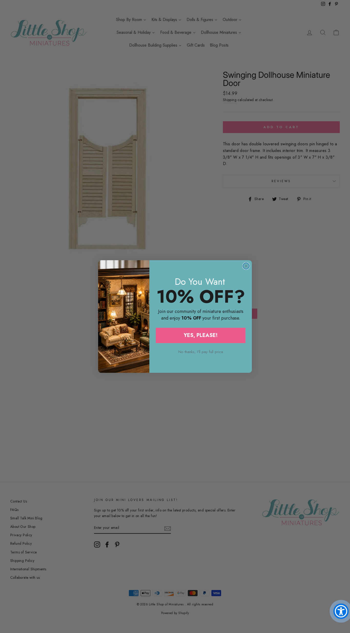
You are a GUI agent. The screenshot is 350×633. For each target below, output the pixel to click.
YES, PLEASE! (201, 335)
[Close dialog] (246, 266)
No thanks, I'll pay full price (200, 352)
